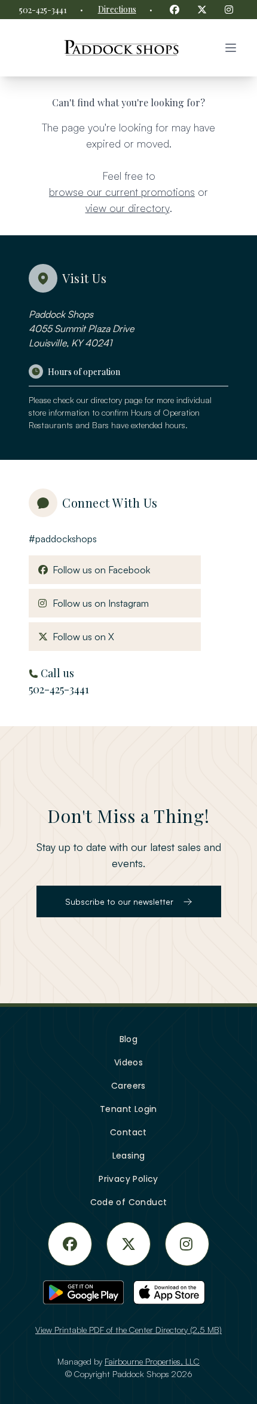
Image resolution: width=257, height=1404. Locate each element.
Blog (129, 1039)
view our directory (127, 207)
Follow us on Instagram (98, 603)
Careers (128, 1086)
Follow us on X (81, 636)
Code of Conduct (128, 1202)
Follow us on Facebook (99, 569)
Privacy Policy (128, 1179)
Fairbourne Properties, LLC (152, 1361)
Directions (117, 9)
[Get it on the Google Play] (83, 1292)
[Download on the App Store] (173, 1292)
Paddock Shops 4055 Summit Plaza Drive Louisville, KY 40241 (81, 328)
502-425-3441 (43, 10)
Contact (128, 1132)
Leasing (128, 1156)
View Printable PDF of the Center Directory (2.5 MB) (128, 1330)
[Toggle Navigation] (231, 48)
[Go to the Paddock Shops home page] (121, 48)
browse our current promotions (122, 191)
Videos (128, 1062)
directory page (116, 400)
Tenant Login (128, 1109)
